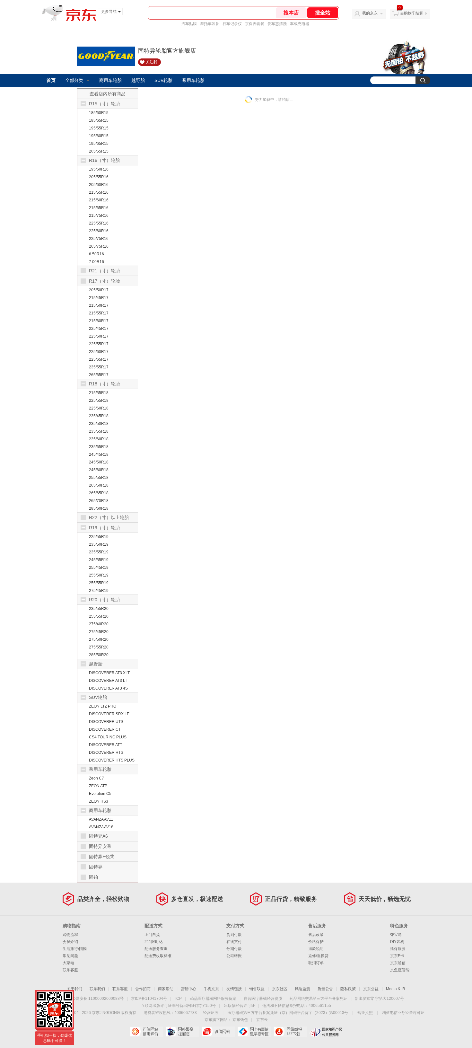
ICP (178, 998)
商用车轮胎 (110, 80)
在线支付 (234, 941)
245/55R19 (99, 560)
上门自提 (152, 934)
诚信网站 (218, 1031)
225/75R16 (99, 238)
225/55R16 (99, 223)
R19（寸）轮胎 (104, 527)
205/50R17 (99, 290)
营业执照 (365, 1012)
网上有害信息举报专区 (254, 1031)
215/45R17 (99, 297)
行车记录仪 (232, 24)
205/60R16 (99, 184)
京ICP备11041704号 (149, 998)
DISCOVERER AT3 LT (108, 680)
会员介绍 (70, 941)
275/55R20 (99, 647)
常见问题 (70, 956)
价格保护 (316, 941)
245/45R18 (99, 454)
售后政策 (316, 934)
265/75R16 (99, 246)
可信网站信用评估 (146, 1031)
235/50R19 (99, 544)
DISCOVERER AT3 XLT (109, 673)
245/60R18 (99, 470)
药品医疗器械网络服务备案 (213, 998)
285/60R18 (99, 508)
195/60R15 (99, 136)
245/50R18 (99, 462)
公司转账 (234, 956)
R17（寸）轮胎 (104, 281)
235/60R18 (99, 439)
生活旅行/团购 (75, 949)
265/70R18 (99, 500)
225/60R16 (99, 231)
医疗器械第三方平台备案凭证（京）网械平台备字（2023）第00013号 (288, 1012)
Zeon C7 (96, 778)
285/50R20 (99, 655)
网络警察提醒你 (182, 1031)
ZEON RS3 (98, 801)
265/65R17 (99, 375)
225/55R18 (99, 400)
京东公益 (371, 989)
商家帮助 (165, 989)
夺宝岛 (396, 934)
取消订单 (316, 963)
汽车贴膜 (189, 24)
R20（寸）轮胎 (104, 599)
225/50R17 (99, 336)
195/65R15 (99, 143)
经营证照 (210, 1012)
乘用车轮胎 (193, 80)
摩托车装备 (209, 24)
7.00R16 (96, 262)
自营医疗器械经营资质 (263, 998)
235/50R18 (99, 423)
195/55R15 (99, 128)
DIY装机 (397, 941)
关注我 (151, 62)
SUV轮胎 (163, 80)
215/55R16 (99, 192)
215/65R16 (99, 208)
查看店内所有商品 (108, 93)
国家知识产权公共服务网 (326, 1031)
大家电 (68, 963)
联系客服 (70, 970)
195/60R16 (99, 169)
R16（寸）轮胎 (104, 160)
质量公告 (325, 989)
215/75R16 (99, 215)
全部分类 (74, 80)
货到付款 (234, 934)
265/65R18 (99, 493)
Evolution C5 (100, 793)
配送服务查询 (156, 949)
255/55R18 (99, 477)
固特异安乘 (100, 846)
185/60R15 (99, 112)
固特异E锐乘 (101, 856)
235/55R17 (99, 367)
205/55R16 (99, 177)
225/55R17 (99, 344)
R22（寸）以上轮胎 (109, 517)
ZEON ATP (98, 786)
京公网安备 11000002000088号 (96, 998)
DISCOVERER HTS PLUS (112, 760)
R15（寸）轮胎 (104, 103)
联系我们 (97, 989)
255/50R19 (99, 575)
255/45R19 (99, 567)
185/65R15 (99, 120)
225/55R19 (99, 536)
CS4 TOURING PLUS (108, 737)
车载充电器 (299, 24)
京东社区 (279, 989)
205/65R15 (99, 151)
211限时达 (153, 941)
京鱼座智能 (399, 970)
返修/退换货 (318, 956)
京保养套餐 (254, 24)
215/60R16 (99, 200)
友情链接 (234, 989)
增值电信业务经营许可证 (403, 1012)
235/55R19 (99, 552)
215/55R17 (99, 313)
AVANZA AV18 (101, 827)
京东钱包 (240, 1019)
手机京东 (211, 989)
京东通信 (398, 963)
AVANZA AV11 (101, 819)
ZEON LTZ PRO (102, 706)
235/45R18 (99, 416)
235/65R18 (99, 447)
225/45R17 (99, 328)
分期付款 (234, 949)
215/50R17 (99, 305)
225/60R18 (99, 408)
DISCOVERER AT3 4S (108, 688)
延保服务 (398, 949)
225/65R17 (99, 359)
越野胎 (138, 80)
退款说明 (316, 949)
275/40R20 (99, 624)
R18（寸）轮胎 (104, 383)
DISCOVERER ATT (105, 745)
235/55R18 (99, 431)
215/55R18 (99, 393)
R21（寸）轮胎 (104, 270)
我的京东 (370, 13)
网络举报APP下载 (290, 1031)
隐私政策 (348, 989)
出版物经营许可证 (239, 1005)
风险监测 (302, 989)
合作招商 (143, 989)
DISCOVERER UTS (106, 721)
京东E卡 (397, 956)
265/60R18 (99, 485)
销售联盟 (257, 989)
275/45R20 (99, 632)
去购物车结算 (411, 13)
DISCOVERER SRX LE (109, 714)
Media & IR (395, 989)
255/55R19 (99, 583)
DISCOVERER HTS (106, 752)
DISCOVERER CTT (106, 729)
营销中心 (188, 989)
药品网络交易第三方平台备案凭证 (318, 998)
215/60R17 (99, 321)
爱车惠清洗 (277, 24)
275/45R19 (99, 590)
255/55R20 (99, 616)
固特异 (95, 866)
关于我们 (74, 989)
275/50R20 (99, 639)
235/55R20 (99, 608)
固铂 (93, 877)
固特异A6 (98, 836)
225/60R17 (99, 351)
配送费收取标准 (157, 956)
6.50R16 (96, 254)
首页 (51, 80)
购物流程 (70, 934)
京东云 (262, 1019)
